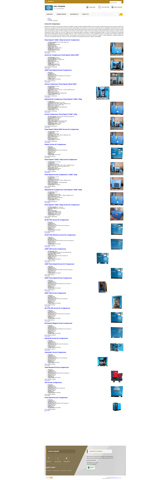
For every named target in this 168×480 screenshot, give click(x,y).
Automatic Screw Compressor (55, 352)
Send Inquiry (47, 52)
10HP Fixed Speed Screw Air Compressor (59, 264)
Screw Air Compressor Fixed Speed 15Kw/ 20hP (62, 55)
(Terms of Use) (119, 477)
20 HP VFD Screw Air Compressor (57, 220)
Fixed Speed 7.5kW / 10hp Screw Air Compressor (62, 40)
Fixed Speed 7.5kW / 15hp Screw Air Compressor (62, 205)
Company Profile (61, 14)
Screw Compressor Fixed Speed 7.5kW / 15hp (61, 114)
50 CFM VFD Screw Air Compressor (57, 308)
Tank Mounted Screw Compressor (57, 367)
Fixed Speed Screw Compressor (56, 397)
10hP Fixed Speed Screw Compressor (58, 70)
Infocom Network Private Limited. (116, 478)
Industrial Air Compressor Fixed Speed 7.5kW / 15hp (63, 99)
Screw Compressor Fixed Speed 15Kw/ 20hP (60, 84)
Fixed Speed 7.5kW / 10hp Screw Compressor (61, 159)
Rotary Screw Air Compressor (55, 144)
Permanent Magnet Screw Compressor (58, 323)
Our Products (74, 14)
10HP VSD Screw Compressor (55, 249)
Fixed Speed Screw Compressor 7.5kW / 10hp (61, 174)
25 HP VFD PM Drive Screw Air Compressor (60, 235)
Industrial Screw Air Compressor (56, 338)
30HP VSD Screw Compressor (55, 293)
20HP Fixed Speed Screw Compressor (58, 278)
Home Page (50, 14)
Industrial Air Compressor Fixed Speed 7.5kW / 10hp (63, 190)
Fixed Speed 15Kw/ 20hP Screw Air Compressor (62, 129)
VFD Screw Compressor (53, 382)
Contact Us (85, 14)
